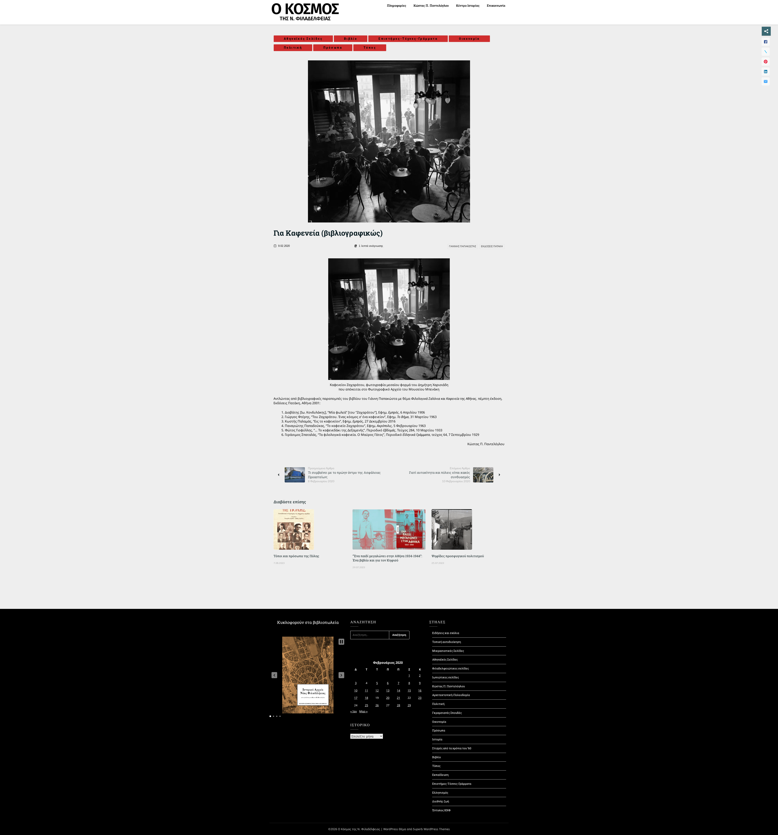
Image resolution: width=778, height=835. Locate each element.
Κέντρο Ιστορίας (468, 5)
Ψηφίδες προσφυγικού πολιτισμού (458, 556)
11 (366, 690)
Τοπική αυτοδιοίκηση (446, 642)
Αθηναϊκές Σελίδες (303, 38)
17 (355, 698)
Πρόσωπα (332, 47)
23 (419, 698)
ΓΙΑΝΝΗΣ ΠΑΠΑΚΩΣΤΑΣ (462, 246)
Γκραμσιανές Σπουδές (447, 713)
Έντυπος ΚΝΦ (441, 810)
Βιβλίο (350, 38)
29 (409, 705)
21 (398, 698)
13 (387, 690)
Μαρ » (363, 711)
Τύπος (369, 47)
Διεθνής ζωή (440, 801)
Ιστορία (437, 739)
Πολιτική (293, 47)
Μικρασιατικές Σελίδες (448, 651)
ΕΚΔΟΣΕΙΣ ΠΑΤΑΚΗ (492, 246)
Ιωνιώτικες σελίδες (445, 677)
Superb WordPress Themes (431, 829)
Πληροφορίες (396, 5)
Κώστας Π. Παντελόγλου (431, 5)
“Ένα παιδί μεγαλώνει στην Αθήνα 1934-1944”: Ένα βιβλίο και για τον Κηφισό (387, 558)
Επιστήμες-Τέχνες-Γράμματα (408, 38)
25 (366, 705)
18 (366, 698)
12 (377, 690)
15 (409, 690)
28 (398, 705)
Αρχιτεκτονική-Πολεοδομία (451, 695)
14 (398, 690)
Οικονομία (469, 38)
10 (355, 690)
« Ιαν (353, 711)
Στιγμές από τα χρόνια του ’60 (451, 748)
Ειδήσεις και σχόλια (445, 633)
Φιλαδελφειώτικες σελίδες (450, 668)
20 (387, 698)
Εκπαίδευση (440, 775)
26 (377, 705)
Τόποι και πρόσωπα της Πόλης (296, 556)
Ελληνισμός (440, 792)
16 (419, 690)
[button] (274, 675)
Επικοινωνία (496, 5)
